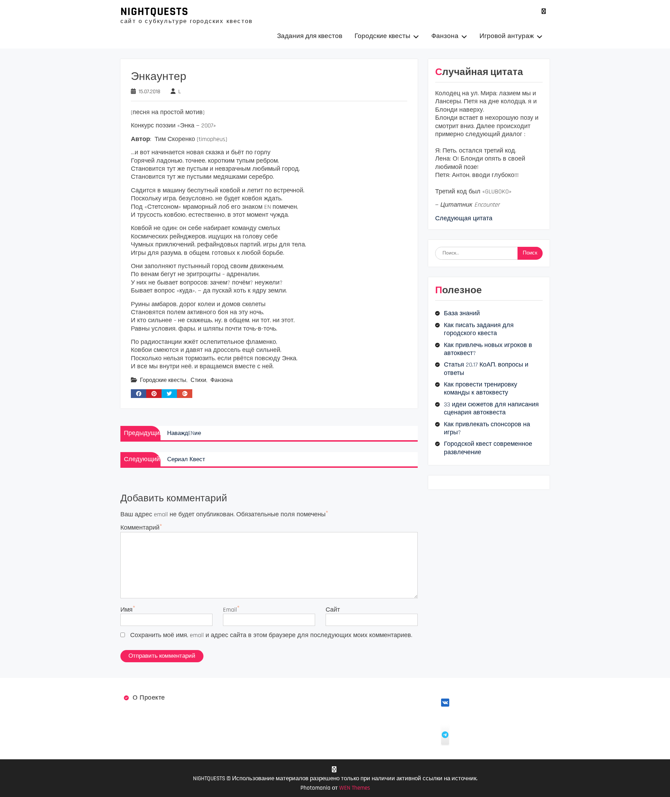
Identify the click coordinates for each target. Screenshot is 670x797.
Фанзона (445, 36)
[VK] (543, 11)
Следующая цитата (463, 218)
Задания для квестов (309, 36)
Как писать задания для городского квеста (479, 329)
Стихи (198, 380)
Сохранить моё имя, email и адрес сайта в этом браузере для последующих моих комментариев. (271, 635)
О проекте (149, 698)
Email (230, 610)
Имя (126, 610)
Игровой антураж (506, 36)
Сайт (333, 610)
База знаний (462, 313)
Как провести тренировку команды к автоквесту (480, 389)
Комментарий (139, 528)
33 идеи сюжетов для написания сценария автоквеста (491, 408)
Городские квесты (382, 36)
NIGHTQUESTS (154, 11)
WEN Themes (354, 788)
